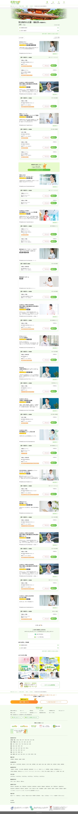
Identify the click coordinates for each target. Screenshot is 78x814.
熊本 (24, 754)
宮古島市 (31, 6)
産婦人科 (34, 788)
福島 (33, 739)
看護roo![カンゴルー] (13, 6)
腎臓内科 (43, 786)
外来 (14, 764)
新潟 (17, 741)
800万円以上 (42, 776)
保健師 (20, 759)
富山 (20, 741)
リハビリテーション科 (19, 790)
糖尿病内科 (48, 786)
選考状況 (31, 710)
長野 (30, 741)
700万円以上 (36, 776)
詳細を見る (53, 65)
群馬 (30, 743)
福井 (25, 741)
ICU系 (27, 764)
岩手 (23, 739)
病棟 (11, 764)
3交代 (14, 781)
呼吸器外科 (56, 786)
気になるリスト (62, 710)
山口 (24, 750)
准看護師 (16, 759)
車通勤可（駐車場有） (37, 795)
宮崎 (29, 754)
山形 (31, 739)
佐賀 (19, 754)
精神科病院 (31, 769)
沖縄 (35, 754)
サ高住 (42, 771)
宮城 (25, 739)
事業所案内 (12, 802)
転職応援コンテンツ (33, 712)
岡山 (16, 750)
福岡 (16, 754)
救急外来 (23, 764)
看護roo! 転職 (21, 6)
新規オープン (12, 795)
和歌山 (27, 748)
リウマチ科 (12, 790)
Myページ (22, 710)
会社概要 (12, 800)
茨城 (25, 743)
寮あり (43, 795)
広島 (14, 750)
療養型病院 (26, 769)
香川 (16, 752)
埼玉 (20, 743)
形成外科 (26, 788)
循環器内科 (34, 786)
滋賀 (21, 748)
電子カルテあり (61, 795)
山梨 (27, 741)
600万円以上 (30, 776)
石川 (22, 741)
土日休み (23, 795)
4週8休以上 (18, 795)
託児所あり (47, 795)
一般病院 (12, 769)
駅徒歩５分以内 (29, 795)
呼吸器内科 (24, 786)
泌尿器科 (49, 788)
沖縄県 (27, 6)
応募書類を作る (52, 710)
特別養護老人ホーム (58, 769)
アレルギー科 (27, 790)
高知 (21, 752)
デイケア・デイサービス (29, 771)
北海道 (17, 739)
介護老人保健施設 (13, 771)
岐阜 (16, 745)
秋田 (28, 739)
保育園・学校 (49, 764)
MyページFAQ (51, 712)
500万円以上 (24, 776)
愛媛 (19, 752)
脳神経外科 (17, 788)
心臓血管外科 (61, 786)
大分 (26, 754)
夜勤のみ (22, 781)
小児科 (30, 788)
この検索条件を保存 (39, 169)
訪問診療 (54, 764)
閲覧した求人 (12, 712)
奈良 (24, 748)
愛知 (14, 745)
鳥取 (19, 750)
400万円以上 (18, 776)
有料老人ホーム (21, 771)
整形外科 (22, 788)
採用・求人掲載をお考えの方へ (32, 717)
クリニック (36, 769)
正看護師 (12, 759)
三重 (21, 745)
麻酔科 (65, 788)
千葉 (22, 743)
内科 (20, 786)
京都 (16, 748)
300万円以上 (12, 776)
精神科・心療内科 (55, 788)
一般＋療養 (21, 769)
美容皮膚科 (17, 786)
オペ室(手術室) (18, 764)
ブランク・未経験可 (54, 795)
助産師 (23, 759)
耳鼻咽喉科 (41, 788)
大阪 (14, 748)
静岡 (19, 745)
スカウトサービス (23, 712)
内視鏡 (58, 764)
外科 (52, 786)
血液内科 (39, 786)
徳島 (14, 752)
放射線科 (61, 788)
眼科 (37, 788)
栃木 (27, 743)
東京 (14, 743)
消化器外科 (12, 788)
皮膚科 (45, 788)
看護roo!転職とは (13, 710)
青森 (20, 739)
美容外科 (12, 786)
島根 (21, 750)
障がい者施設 (47, 771)
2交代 (11, 781)
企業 (63, 771)
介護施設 (51, 769)
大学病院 (16, 769)
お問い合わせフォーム (17, 717)
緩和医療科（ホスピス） (35, 790)
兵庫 (19, 748)
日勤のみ (18, 781)
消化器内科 (29, 786)
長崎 (21, 754)
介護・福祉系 (38, 764)
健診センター (53, 771)
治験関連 (62, 764)
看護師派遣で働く (42, 712)
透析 (30, 764)
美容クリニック (42, 769)
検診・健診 (44, 764)
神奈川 (17, 743)
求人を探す (41, 710)
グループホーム (37, 771)
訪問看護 (33, 764)
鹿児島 (32, 754)
